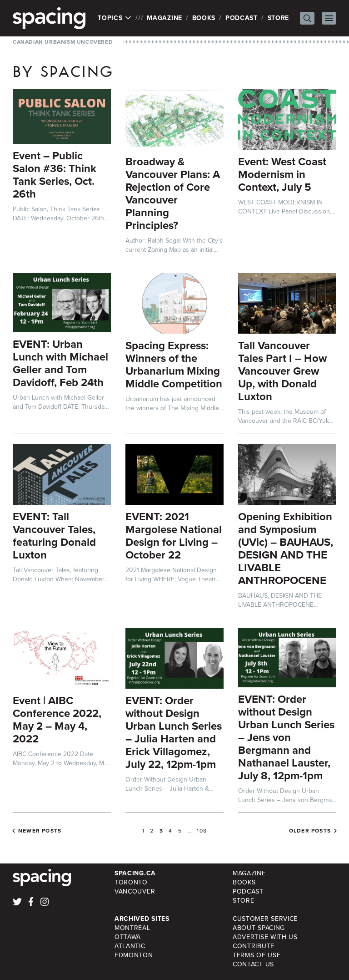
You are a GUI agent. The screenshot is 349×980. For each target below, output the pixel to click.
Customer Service (265, 919)
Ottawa (128, 937)
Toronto (131, 882)
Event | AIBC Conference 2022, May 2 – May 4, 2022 (57, 719)
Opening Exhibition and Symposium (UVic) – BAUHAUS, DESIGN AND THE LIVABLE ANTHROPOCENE (285, 548)
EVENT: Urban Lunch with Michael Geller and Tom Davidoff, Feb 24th (60, 363)
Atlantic (130, 946)
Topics (111, 18)
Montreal (132, 928)
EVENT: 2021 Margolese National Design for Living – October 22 (173, 535)
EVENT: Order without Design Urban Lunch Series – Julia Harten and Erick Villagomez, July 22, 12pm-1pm (173, 732)
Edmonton (134, 955)
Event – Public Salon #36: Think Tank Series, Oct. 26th (54, 174)
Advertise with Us (265, 937)
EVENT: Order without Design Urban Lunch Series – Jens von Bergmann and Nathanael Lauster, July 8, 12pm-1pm (286, 737)
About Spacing (259, 928)
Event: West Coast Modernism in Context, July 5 (282, 174)
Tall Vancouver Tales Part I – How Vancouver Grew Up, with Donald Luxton (282, 371)
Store (278, 18)
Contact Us (253, 964)
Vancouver (135, 891)
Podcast (241, 18)
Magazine (164, 18)
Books (204, 18)
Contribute (253, 946)
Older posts (310, 830)
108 (202, 831)
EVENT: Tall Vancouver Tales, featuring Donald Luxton (54, 535)
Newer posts (39, 830)
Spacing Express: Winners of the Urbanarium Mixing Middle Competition (173, 364)
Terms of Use (256, 955)
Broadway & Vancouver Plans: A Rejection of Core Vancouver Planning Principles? (172, 193)
